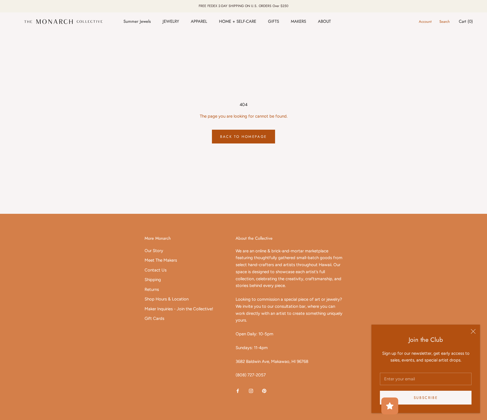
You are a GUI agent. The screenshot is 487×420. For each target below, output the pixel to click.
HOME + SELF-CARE (237, 21)
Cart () (466, 21)
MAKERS (298, 21)
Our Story (154, 250)
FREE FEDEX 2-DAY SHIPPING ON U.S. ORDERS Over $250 (243, 5)
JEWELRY (171, 21)
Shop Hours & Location (167, 299)
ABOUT (324, 21)
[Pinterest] (264, 390)
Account (425, 21)
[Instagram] (251, 390)
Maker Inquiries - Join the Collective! (179, 308)
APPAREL (199, 21)
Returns (152, 289)
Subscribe (426, 397)
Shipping (153, 279)
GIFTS (273, 21)
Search (444, 21)
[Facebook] (238, 390)
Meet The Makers (161, 260)
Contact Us (156, 270)
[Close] (473, 331)
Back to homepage (243, 136)
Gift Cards (154, 318)
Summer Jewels (137, 21)
